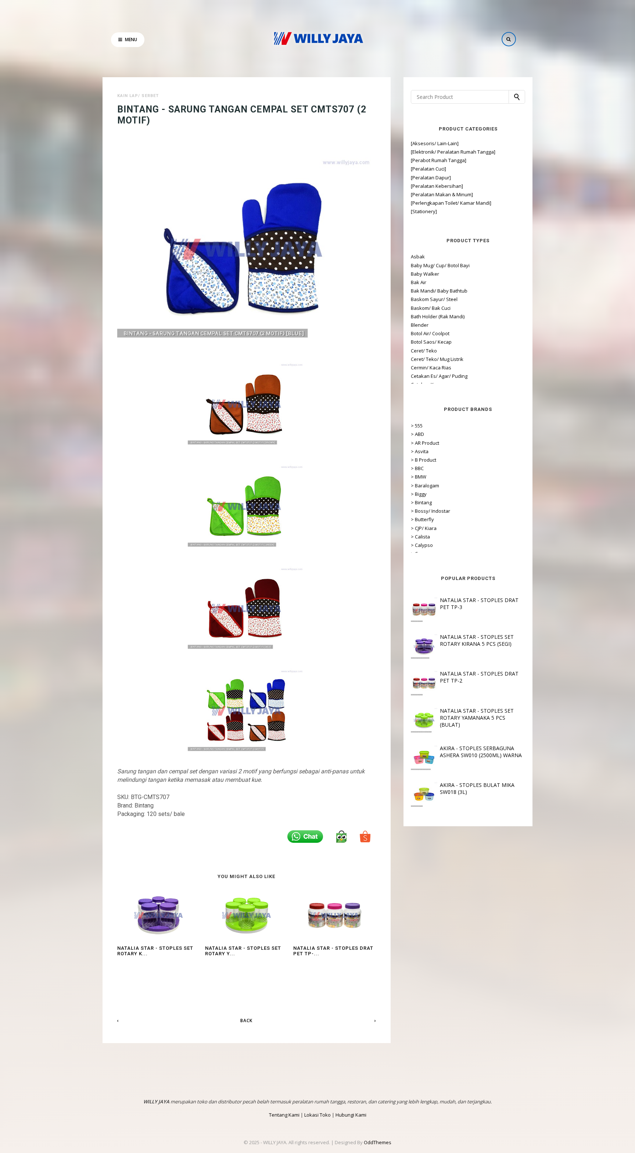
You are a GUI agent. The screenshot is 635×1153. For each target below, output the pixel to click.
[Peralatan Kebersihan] (437, 186)
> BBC (417, 468)
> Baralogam (425, 485)
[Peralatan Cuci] (428, 168)
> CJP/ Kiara (424, 528)
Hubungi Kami (351, 1114)
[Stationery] (424, 211)
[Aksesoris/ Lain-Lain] (435, 143)
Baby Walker (425, 274)
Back (246, 1020)
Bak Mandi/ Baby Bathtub (439, 290)
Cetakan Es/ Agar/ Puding (439, 376)
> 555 (417, 425)
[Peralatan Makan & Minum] (442, 194)
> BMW (418, 476)
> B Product (423, 459)
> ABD (417, 434)
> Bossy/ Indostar (430, 511)
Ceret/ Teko (424, 350)
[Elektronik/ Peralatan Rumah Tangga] (453, 151)
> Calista (420, 536)
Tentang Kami (284, 1114)
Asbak (418, 256)
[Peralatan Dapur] (431, 177)
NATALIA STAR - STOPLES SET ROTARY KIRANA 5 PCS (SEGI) (477, 640)
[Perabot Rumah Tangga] (438, 160)
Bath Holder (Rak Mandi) (437, 316)
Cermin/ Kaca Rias (431, 367)
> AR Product (425, 443)
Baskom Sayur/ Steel (434, 299)
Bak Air (418, 282)
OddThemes (377, 1142)
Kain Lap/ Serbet (138, 95)
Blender (419, 325)
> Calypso (422, 545)
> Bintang (421, 502)
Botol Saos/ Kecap (431, 342)
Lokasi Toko (317, 1114)
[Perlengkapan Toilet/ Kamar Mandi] (451, 203)
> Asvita (419, 451)
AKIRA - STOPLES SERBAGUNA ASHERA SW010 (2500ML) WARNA (481, 752)
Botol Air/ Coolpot (430, 333)
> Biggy (419, 494)
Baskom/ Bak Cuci (431, 308)
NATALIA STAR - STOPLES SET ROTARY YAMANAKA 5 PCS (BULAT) (477, 717)
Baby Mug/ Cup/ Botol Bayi (440, 265)
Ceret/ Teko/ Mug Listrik (437, 359)
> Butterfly (422, 519)
